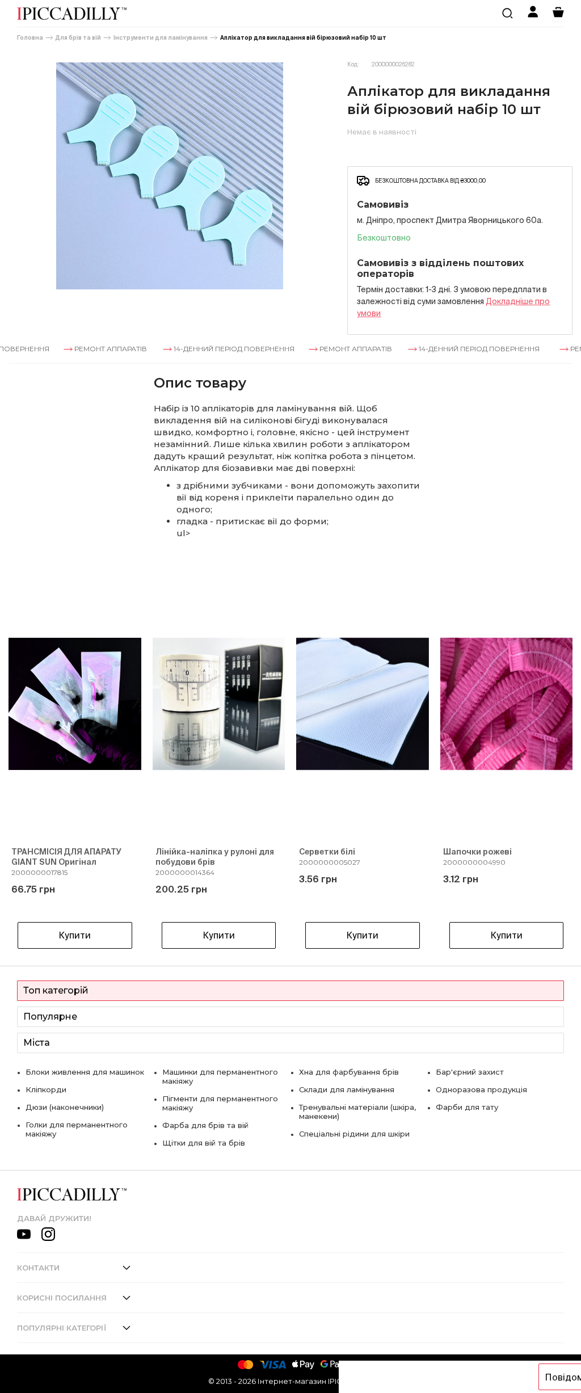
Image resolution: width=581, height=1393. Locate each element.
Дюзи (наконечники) (65, 1107)
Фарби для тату (467, 1107)
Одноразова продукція (481, 1089)
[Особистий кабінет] (533, 13)
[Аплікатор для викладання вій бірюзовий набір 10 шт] (169, 176)
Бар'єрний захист (470, 1071)
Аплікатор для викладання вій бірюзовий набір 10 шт (303, 38)
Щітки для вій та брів (203, 1142)
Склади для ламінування (346, 1089)
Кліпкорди (46, 1089)
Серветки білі (327, 851)
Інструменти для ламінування (160, 38)
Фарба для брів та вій (205, 1125)
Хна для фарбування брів (349, 1071)
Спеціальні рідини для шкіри (354, 1133)
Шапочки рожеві (477, 851)
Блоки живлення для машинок (85, 1071)
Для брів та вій (78, 38)
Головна (30, 38)
